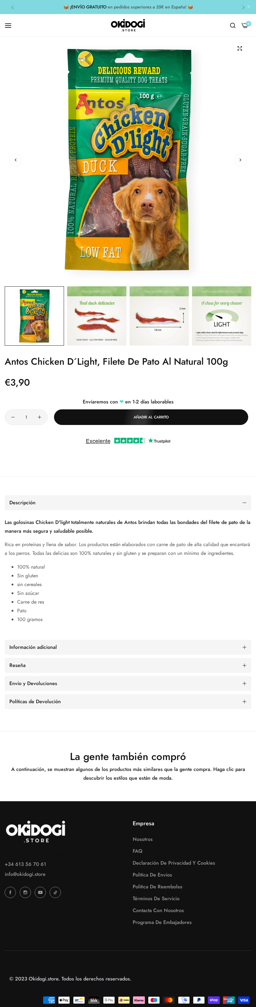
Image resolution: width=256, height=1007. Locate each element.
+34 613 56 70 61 (25, 864)
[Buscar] (232, 25)
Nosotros (143, 839)
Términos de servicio (156, 898)
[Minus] (12, 417)
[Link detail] (11, 892)
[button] (12, 7)
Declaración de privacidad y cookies (174, 862)
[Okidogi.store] (128, 25)
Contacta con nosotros (158, 910)
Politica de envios (152, 874)
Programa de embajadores (162, 922)
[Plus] (39, 417)
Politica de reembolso (157, 886)
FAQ (137, 851)
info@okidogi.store (25, 874)
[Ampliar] (240, 48)
